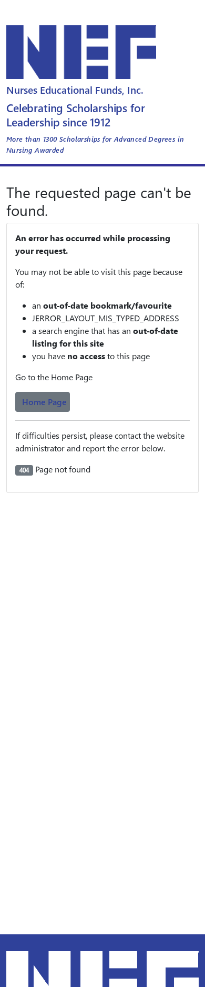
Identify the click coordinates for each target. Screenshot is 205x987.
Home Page (44, 401)
